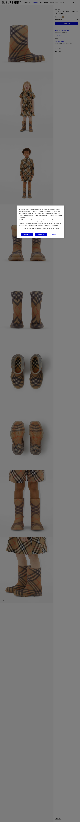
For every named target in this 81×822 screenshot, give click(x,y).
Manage (54, 234)
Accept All (27, 234)
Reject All (41, 234)
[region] (40, 222)
